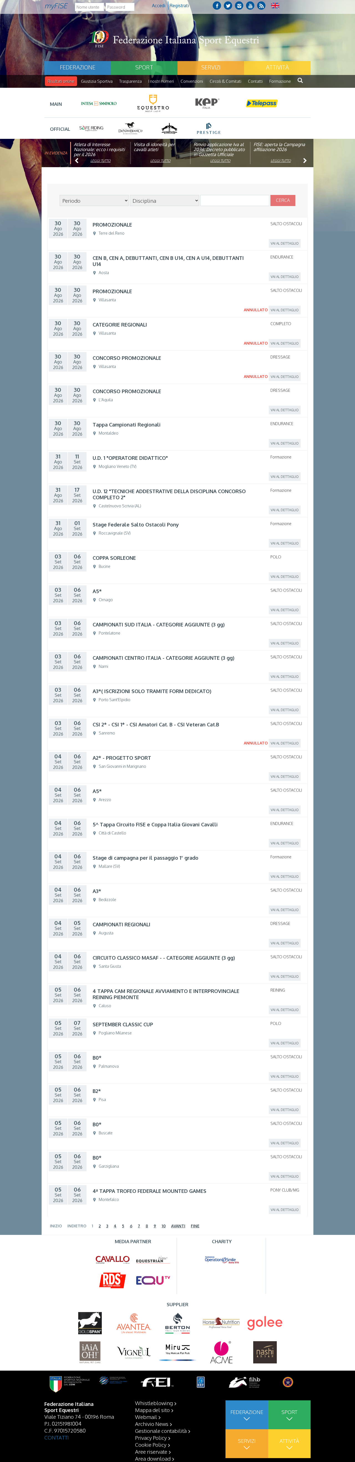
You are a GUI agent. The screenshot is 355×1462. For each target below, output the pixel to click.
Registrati (179, 5)
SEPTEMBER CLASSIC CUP (123, 1024)
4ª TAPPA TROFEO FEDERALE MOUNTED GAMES (149, 1191)
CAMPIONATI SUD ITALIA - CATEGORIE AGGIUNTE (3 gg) (159, 624)
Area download (153, 1458)
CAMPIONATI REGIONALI (121, 924)
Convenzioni (192, 81)
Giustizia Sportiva (97, 81)
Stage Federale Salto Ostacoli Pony (136, 524)
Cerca (283, 200)
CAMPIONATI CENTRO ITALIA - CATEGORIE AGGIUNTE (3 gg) (163, 658)
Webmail (146, 1416)
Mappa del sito (152, 1409)
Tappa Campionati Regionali (127, 425)
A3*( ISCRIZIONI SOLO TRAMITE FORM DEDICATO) (152, 691)
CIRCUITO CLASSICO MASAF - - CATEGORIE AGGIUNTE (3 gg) (164, 958)
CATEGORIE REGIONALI (120, 325)
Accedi (158, 5)
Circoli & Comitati (225, 81)
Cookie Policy (150, 1444)
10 (164, 1225)
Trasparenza (130, 81)
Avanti (178, 1225)
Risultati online (61, 81)
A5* (97, 591)
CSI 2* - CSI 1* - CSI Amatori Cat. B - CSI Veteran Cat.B (156, 724)
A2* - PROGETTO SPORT (122, 758)
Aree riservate (151, 1451)
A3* (97, 891)
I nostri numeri (161, 81)
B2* (97, 1091)
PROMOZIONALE (112, 225)
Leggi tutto (100, 161)
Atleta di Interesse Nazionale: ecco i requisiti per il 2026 (99, 149)
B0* (97, 1058)
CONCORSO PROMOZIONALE (127, 358)
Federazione (77, 67)
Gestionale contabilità (161, 1430)
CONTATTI (56, 1437)
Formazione (280, 81)
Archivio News (151, 1423)
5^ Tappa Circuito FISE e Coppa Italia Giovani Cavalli (155, 824)
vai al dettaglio (285, 243)
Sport (144, 67)
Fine (195, 1225)
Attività (277, 67)
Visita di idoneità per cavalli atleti (154, 147)
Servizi (210, 67)
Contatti (255, 81)
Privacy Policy (151, 1437)
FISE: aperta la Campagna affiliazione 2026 (279, 147)
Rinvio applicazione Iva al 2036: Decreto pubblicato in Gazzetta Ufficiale (219, 149)
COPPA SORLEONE (114, 558)
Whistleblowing (154, 1403)
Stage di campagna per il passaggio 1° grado (145, 858)
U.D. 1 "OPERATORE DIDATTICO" (130, 458)
